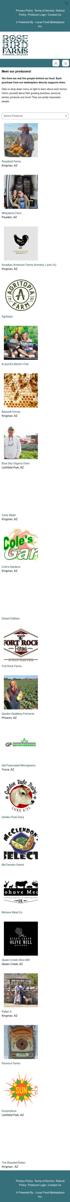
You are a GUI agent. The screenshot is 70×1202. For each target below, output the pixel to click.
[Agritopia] (21, 295)
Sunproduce (9, 1111)
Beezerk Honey (11, 412)
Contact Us (54, 14)
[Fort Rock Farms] (21, 644)
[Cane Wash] (21, 493)
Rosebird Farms (11, 161)
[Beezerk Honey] (21, 390)
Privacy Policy (24, 10)
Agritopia (7, 316)
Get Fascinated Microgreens (19, 765)
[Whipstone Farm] (21, 191)
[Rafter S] (21, 990)
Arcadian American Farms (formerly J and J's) (29, 265)
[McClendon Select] (21, 843)
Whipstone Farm (11, 213)
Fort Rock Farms (12, 666)
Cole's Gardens (11, 567)
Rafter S (7, 1011)
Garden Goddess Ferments (18, 714)
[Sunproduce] (21, 1089)
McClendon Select (13, 865)
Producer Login (37, 14)
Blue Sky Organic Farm (16, 463)
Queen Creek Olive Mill (16, 960)
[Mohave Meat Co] (21, 891)
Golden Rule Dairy (13, 817)
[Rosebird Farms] (21, 140)
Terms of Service (44, 10)
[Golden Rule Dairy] (21, 795)
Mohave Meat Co (12, 912)
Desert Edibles (11, 618)
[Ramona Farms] (21, 1042)
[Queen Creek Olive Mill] (21, 938)
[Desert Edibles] (21, 597)
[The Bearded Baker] (21, 1141)
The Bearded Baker (13, 1162)
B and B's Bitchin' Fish (15, 364)
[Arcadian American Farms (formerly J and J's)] (21, 243)
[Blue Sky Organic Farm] (21, 442)
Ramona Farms (11, 1063)
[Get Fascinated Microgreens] (21, 744)
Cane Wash (9, 515)
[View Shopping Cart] (65, 63)
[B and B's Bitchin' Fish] (21, 342)
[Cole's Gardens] (21, 545)
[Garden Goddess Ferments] (21, 692)
